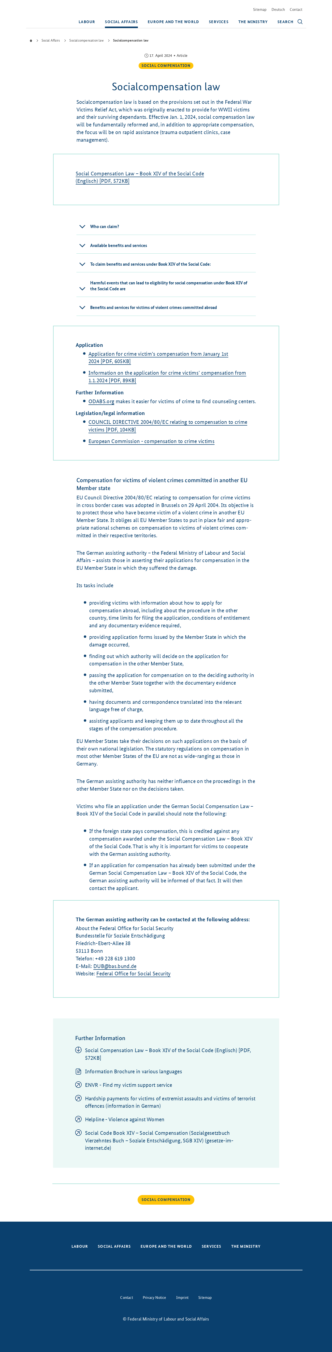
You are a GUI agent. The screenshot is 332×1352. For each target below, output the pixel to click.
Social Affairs (121, 21)
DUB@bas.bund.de (115, 966)
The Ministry (253, 21)
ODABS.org (101, 401)
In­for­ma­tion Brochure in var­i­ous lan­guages (133, 1071)
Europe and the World (173, 21)
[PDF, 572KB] (168, 1054)
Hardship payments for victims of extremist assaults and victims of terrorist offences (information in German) (170, 1102)
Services (219, 21)
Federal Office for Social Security (133, 973)
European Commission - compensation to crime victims (151, 441)
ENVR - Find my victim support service (128, 1085)
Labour (87, 21)
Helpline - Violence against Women (125, 1119)
